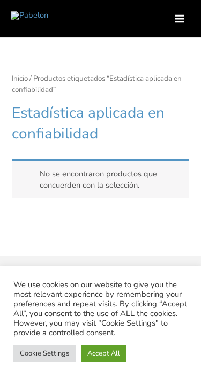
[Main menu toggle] (179, 18)
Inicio (20, 78)
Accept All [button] (103, 353)
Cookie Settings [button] (44, 353)
